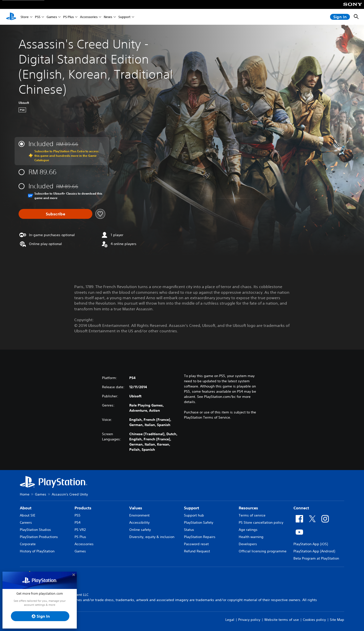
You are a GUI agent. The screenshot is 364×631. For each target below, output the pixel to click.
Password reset (196, 544)
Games (52, 17)
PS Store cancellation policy (261, 522)
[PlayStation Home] (11, 16)
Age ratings (248, 529)
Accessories (89, 17)
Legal (229, 619)
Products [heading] (83, 507)
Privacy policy (249, 619)
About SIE (27, 515)
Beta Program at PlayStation (316, 558)
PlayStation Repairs (199, 537)
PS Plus (68, 17)
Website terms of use (281, 619)
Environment (139, 515)
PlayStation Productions (39, 537)
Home (24, 494)
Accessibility (139, 522)
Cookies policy (314, 619)
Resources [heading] (248, 507)
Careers (26, 522)
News (108, 17)
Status (189, 529)
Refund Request (197, 551)
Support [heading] (191, 507)
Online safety (140, 529)
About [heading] (25, 507)
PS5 (37, 17)
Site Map (337, 619)
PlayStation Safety (198, 522)
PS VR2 (80, 529)
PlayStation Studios (35, 529)
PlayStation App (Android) (314, 551)
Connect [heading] (301, 507)
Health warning (251, 537)
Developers (248, 544)
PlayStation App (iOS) (310, 544)
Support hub (194, 515)
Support (124, 17)
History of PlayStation (37, 551)
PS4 (77, 522)
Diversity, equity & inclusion (151, 537)
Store (25, 17)
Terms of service (252, 515)
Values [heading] (135, 507)
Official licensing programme (262, 551)
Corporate (28, 544)
